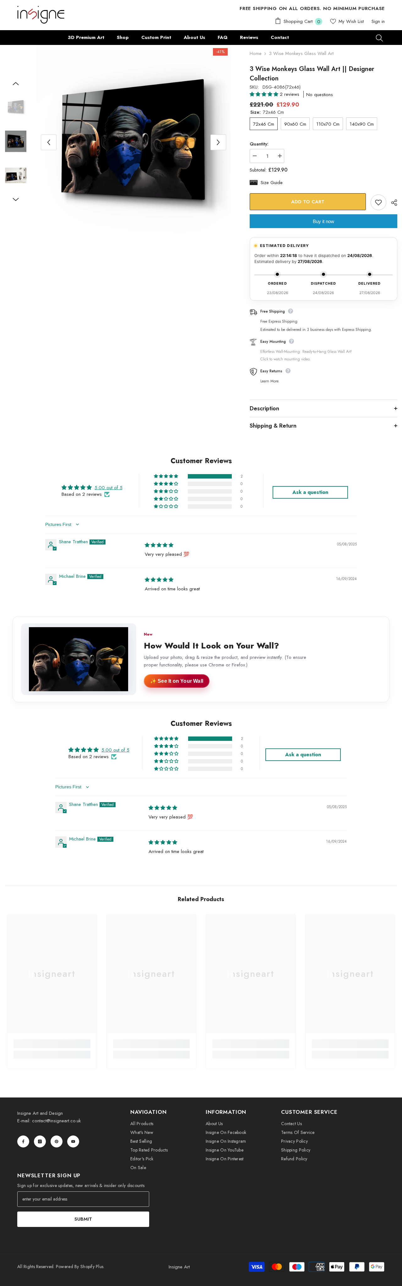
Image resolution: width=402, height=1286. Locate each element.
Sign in (378, 21)
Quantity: (259, 143)
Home (256, 53)
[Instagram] (40, 1141)
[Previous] (49, 142)
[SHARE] (391, 202)
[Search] (379, 37)
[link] (52, 1043)
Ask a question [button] (310, 492)
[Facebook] (23, 1141)
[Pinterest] (56, 1141)
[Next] (218, 142)
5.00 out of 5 (108, 487)
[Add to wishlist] (378, 202)
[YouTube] (73, 1141)
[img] (159, 545)
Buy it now (323, 221)
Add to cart (307, 201)
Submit (83, 1219)
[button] (265, 94)
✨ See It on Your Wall (176, 681)
